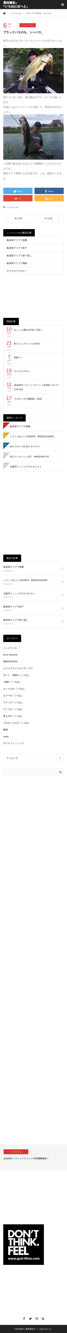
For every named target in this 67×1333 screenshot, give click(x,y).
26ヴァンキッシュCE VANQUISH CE (29, 456)
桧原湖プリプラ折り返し (19, 255)
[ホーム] (4, 13)
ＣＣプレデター (22, 371)
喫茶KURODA (10, 661)
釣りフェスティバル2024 (27, 343)
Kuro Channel (10, 654)
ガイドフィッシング (13, 743)
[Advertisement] (33, 293)
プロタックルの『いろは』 (17, 723)
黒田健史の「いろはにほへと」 (39, 1329)
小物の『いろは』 (12, 682)
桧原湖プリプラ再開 (17, 240)
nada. (6, 736)
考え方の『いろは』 (13, 716)
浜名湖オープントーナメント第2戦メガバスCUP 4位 (36, 387)
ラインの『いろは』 (13, 702)
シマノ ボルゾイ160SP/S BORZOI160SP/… (33, 436)
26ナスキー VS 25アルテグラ (25, 446)
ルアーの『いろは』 (13, 695)
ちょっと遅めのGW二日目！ (28, 330)
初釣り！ (18, 357)
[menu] (62, 4)
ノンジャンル (27, 25)
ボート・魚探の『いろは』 (17, 675)
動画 (5, 729)
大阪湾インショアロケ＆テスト (26, 466)
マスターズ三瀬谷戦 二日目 (28, 398)
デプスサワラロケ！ (17, 271)
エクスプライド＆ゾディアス (18, 668)
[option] (33, 1157)
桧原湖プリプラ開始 (17, 263)
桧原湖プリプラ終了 (17, 248)
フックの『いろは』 (13, 709)
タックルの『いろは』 (14, 688)
